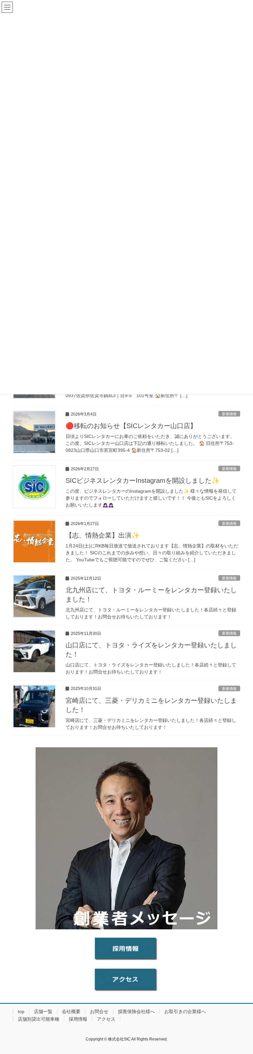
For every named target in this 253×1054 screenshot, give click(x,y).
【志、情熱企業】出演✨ (103, 535)
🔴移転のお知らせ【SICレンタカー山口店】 (131, 425)
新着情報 (229, 414)
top (21, 1011)
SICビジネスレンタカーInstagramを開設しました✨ (143, 480)
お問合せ (99, 1011)
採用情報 (78, 1019)
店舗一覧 (43, 1011)
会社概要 (71, 1011)
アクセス (106, 1019)
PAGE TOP (241, 1016)
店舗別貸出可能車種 (38, 1019)
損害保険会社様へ (136, 1011)
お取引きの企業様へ (185, 1011)
